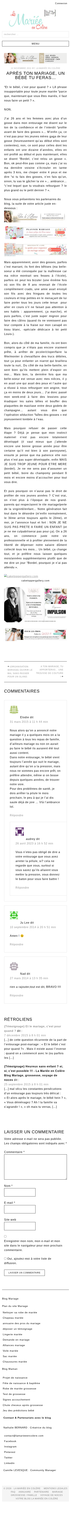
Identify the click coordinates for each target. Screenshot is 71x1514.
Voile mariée (10, 1350)
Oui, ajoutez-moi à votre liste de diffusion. (27, 1261)
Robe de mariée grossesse (19, 1388)
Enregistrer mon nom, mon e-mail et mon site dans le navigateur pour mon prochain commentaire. (33, 1246)
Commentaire (14, 1152)
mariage (57, 1492)
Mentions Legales (55, 1488)
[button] (35, 43)
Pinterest (9, 1452)
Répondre (16, 815)
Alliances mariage (14, 1345)
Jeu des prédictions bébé (18, 1410)
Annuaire (25, 1492)
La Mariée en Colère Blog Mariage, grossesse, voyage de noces (35, 20)
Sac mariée (10, 1356)
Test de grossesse (14, 1394)
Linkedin (9, 1463)
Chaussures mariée (15, 1361)
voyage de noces (51, 1495)
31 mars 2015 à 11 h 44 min (29, 721)
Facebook (10, 1441)
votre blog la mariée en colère (37, 1498)
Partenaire (41, 1492)
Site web (10, 1219)
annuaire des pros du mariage (21, 1323)
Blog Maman (10, 1368)
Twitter (8, 1457)
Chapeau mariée (13, 1317)
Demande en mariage (16, 1339)
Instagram (10, 1446)
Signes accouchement (16, 1399)
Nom (8, 1185)
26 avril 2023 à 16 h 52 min (34, 843)
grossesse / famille (24, 1495)
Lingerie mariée (12, 1334)
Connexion (61, 3)
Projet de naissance (15, 1377)
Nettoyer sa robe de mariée (20, 1312)
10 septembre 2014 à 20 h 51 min (33, 927)
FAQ (13, 1492)
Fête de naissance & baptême (21, 1383)
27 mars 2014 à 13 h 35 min (29, 978)
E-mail (9, 1202)
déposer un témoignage (17, 1328)
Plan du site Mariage (15, 1306)
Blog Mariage (10, 1298)
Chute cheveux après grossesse (23, 1405)
